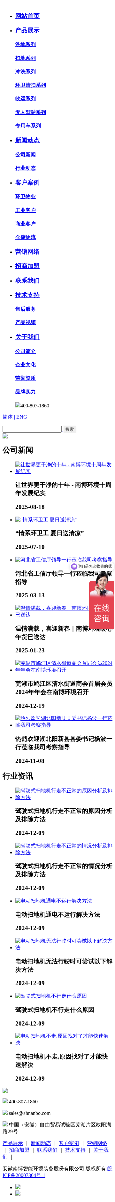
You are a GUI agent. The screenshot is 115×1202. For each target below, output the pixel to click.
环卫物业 (25, 196)
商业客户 (25, 223)
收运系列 (25, 98)
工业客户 (25, 210)
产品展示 (27, 30)
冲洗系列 (25, 71)
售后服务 (25, 309)
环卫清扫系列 (30, 85)
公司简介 (25, 351)
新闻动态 (27, 140)
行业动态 (25, 168)
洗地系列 (25, 44)
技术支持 (27, 294)
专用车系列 (28, 125)
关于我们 (27, 336)
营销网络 (27, 251)
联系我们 (27, 280)
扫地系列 (25, 58)
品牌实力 (25, 391)
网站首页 (27, 15)
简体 (8, 417)
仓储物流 (25, 237)
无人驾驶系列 (30, 112)
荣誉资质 (25, 378)
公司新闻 (25, 154)
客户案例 (27, 182)
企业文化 (25, 364)
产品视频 (25, 322)
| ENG (20, 417)
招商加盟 (27, 266)
